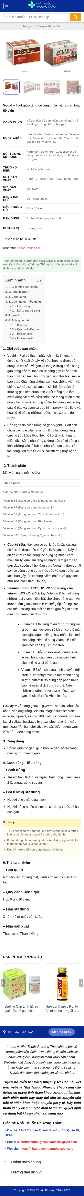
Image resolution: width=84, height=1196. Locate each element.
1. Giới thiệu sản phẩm (23, 286)
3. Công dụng (17, 296)
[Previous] (9, 54)
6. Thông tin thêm (19, 320)
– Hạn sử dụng (23, 333)
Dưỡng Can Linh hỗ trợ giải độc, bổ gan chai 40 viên (21, 1009)
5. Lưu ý (13, 315)
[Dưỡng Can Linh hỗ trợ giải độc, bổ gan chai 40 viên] (21, 984)
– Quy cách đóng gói (27, 329)
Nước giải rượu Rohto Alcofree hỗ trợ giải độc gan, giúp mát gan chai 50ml (62, 1009)
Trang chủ (28, 26)
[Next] (74, 54)
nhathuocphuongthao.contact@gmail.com (47, 1142)
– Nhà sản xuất (24, 338)
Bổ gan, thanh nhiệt (49, 26)
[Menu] (6, 6)
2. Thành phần (18, 291)
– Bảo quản (21, 325)
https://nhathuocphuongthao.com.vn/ (46, 1148)
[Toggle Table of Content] (36, 280)
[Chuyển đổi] (5, 1161)
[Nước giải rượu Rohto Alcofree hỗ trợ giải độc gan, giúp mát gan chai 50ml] (62, 984)
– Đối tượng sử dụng (27, 310)
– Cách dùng (22, 306)
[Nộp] (75, 17)
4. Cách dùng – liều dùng (24, 301)
